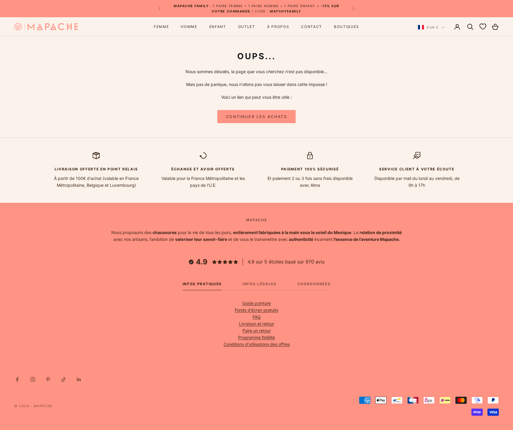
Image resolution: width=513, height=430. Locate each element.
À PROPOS (278, 26)
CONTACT (311, 26)
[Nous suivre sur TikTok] (63, 379)
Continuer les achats (256, 116)
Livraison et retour (256, 323)
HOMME (189, 26)
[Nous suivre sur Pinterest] (48, 379)
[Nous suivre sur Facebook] (17, 379)
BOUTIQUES (346, 26)
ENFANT (217, 26)
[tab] (202, 285)
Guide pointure (256, 303)
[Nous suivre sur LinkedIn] (79, 379)
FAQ (257, 316)
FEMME (161, 26)
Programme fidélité (256, 337)
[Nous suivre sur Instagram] (33, 379)
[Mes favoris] (483, 27)
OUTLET (246, 26)
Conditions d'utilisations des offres (257, 344)
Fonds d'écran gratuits (256, 310)
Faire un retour (257, 330)
